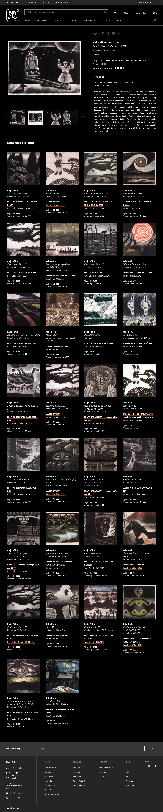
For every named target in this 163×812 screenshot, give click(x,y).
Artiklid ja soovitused (52, 794)
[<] (5, 118)
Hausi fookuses (50, 767)
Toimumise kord (79, 785)
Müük (126, 12)
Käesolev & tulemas (106, 767)
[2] (35, 117)
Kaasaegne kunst (51, 772)
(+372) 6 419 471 (32, 2)
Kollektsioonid (88, 20)
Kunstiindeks (140, 12)
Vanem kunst (49, 781)
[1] (17, 117)
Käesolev (76, 767)
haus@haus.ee (65, 2)
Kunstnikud (42, 20)
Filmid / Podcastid (79, 781)
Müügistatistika (78, 776)
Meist (128, 776)
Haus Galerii (98, 204)
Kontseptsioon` (105, 776)
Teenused (105, 20)
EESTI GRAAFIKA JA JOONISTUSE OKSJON (123, 60)
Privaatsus (130, 781)
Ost (115, 12)
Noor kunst (49, 776)
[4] (71, 117)
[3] (53, 117)
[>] (81, 118)
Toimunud (76, 772)
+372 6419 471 (16, 798)
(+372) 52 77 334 (44, 2)
